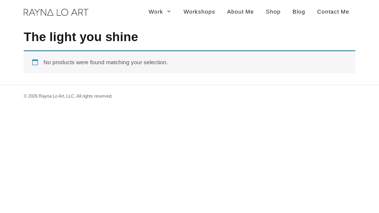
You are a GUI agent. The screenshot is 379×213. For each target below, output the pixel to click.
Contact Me (333, 12)
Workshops (199, 12)
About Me (240, 12)
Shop (273, 12)
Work (156, 12)
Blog (299, 12)
